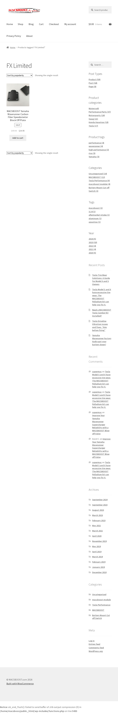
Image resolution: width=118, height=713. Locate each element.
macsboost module (101, 599)
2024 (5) (92, 238)
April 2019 (96, 551)
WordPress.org (96, 651)
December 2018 (99, 572)
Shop (20, 24)
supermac (97, 371)
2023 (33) (93, 242)
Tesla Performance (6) (99, 180)
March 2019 (97, 556)
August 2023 (98, 510)
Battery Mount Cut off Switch (101, 617)
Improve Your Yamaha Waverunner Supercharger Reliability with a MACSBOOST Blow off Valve (100, 424)
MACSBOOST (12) (97, 177)
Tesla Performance (101, 604)
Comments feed (96, 647)
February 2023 (98, 520)
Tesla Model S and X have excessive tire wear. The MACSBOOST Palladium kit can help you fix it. (101, 297)
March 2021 (97, 530)
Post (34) (93, 83)
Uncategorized (99, 594)
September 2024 (99, 499)
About (29, 35)
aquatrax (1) (95, 222)
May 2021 (96, 525)
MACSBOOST (98, 610)
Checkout (54, 24)
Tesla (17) (93, 125)
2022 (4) (92, 246)
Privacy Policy (13, 35)
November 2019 (99, 541)
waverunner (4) (96, 146)
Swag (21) (93, 119)
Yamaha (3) (94, 156)
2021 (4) (92, 249)
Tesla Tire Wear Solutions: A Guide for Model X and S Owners (101, 279)
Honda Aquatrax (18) (98, 122)
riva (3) (92, 153)
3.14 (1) (92, 211)
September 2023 (99, 504)
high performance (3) (99, 149)
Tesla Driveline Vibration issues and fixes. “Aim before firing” (100, 325)
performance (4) (96, 142)
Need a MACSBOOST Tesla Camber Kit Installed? (101, 312)
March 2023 (97, 515)
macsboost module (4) (99, 184)
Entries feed (94, 644)
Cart (41, 24)
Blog (31, 24)
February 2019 (98, 562)
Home (9, 24)
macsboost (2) (96, 208)
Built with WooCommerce (20, 683)
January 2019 (98, 567)
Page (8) (92, 86)
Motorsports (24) (97, 115)
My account (70, 24)
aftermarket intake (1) (99, 215)
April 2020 (96, 536)
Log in (91, 640)
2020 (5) (92, 252)
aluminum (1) (95, 218)
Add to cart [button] (17, 138)
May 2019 (96, 546)
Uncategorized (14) (98, 173)
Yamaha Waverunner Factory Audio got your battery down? (101, 340)
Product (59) (94, 79)
